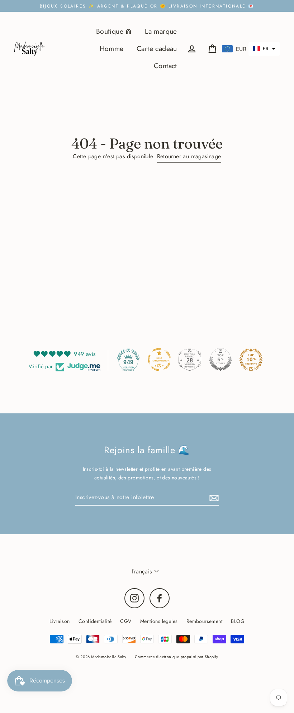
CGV (125, 621)
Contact (165, 66)
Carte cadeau (157, 48)
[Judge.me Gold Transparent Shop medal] (159, 359)
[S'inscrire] (213, 497)
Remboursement (204, 621)
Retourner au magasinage (189, 156)
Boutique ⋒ (114, 31)
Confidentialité (95, 621)
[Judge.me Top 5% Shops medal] (220, 359)
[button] (264, 49)
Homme (112, 48)
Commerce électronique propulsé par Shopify (176, 657)
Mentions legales (158, 621)
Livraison (59, 621)
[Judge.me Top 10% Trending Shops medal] (251, 359)
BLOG (238, 621)
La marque (161, 31)
